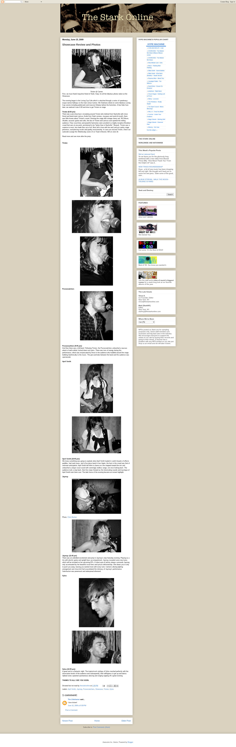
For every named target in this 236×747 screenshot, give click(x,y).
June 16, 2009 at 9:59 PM (77, 705)
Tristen (106, 689)
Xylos (112, 689)
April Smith (72, 689)
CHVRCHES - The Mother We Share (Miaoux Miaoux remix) (155, 53)
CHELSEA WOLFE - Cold (155, 48)
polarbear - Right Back (155, 91)
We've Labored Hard (147, 154)
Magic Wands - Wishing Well (156, 119)
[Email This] (108, 686)
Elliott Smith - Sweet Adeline (156, 70)
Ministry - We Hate (153, 127)
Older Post (126, 721)
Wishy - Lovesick (153, 99)
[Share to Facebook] (115, 686)
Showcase (99, 689)
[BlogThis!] (110, 686)
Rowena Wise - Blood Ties (156, 78)
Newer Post (67, 721)
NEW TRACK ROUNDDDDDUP (151, 167)
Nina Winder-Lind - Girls (155, 62)
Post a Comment (71, 710)
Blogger (130, 742)
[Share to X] (112, 686)
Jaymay (79, 689)
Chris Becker (72, 517)
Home (97, 721)
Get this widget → (152, 130)
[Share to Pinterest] (117, 686)
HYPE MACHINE (156, 44)
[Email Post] (103, 686)
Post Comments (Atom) (101, 727)
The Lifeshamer (74, 699)
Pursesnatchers (88, 689)
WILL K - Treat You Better (155, 111)
